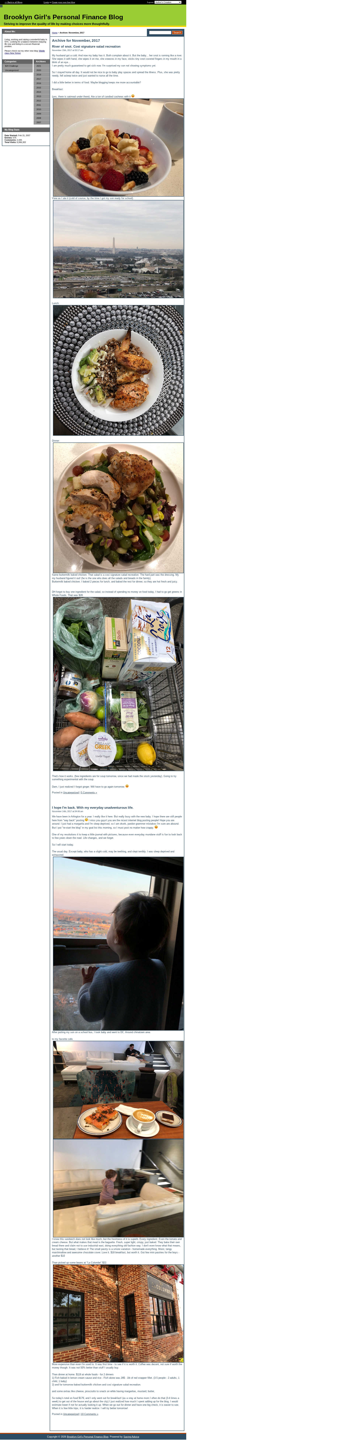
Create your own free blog (63, 2)
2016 (38, 83)
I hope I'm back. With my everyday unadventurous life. (92, 807)
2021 (38, 66)
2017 (38, 79)
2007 (38, 122)
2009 (38, 114)
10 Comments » (89, 1414)
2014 (38, 92)
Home (54, 33)
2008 (38, 118)
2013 (38, 96)
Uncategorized (12, 70)
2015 (38, 87)
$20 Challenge (11, 66)
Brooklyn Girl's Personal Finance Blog (87, 1436)
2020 (38, 70)
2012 (38, 101)
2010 (38, 109)
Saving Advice (131, 1436)
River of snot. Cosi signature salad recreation (86, 46)
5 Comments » (89, 792)
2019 (38, 74)
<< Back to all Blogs (13, 2)
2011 (38, 105)
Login (46, 2)
